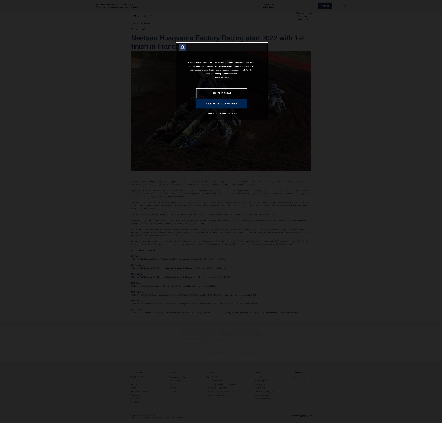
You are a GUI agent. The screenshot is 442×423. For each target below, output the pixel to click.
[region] (222, 81)
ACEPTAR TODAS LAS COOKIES (221, 104)
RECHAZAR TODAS (221, 93)
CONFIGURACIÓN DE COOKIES (222, 114)
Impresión (226, 77)
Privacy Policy (219, 77)
